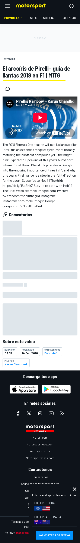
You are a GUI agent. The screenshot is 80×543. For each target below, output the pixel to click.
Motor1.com (40, 437)
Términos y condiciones (26, 521)
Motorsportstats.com (40, 458)
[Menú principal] (7, 6)
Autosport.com (40, 451)
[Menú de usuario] (71, 6)
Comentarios (40, 477)
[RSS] (62, 413)
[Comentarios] (9, 89)
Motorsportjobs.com (40, 444)
